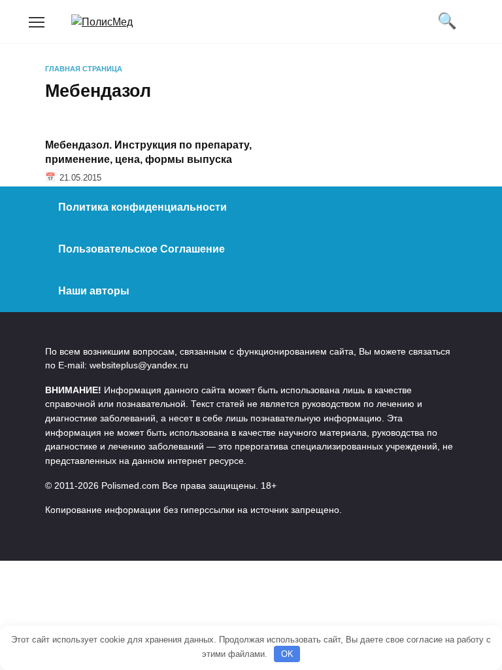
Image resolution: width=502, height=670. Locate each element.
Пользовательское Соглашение (141, 249)
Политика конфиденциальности (142, 207)
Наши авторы (93, 290)
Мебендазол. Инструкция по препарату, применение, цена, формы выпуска (148, 151)
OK (287, 654)
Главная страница (83, 69)
